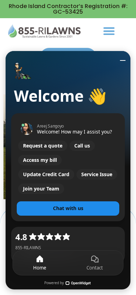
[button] (109, 31)
